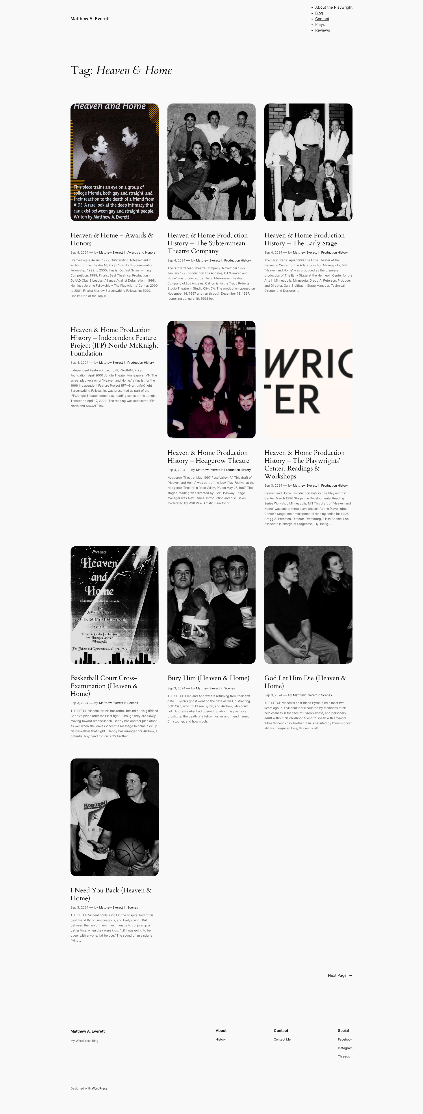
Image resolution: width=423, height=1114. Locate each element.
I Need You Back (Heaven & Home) (110, 894)
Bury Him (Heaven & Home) (208, 678)
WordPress (99, 1088)
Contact (322, 19)
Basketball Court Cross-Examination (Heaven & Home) (104, 686)
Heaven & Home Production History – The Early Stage (304, 239)
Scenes (132, 703)
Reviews (322, 30)
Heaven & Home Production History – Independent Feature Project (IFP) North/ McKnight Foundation (114, 342)
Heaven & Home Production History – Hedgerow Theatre (208, 457)
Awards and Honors (141, 252)
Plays (320, 24)
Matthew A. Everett (90, 18)
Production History (237, 260)
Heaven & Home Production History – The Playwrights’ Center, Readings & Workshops (304, 464)
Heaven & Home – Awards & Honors (111, 239)
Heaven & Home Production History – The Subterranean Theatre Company (207, 243)
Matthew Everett (111, 252)
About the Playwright (333, 7)
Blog (319, 13)
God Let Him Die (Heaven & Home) (305, 682)
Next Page (340, 975)
